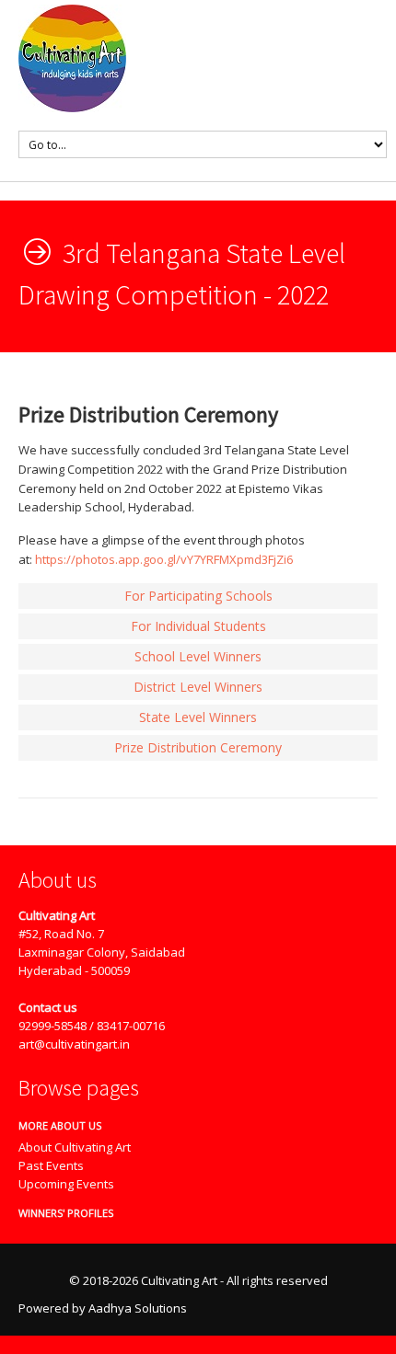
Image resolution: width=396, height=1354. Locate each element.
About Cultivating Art (74, 1147)
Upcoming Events (66, 1184)
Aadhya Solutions (137, 1308)
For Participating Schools (198, 595)
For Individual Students (198, 626)
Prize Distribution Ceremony (198, 747)
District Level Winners (198, 686)
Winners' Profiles (59, 1213)
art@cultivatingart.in (74, 1044)
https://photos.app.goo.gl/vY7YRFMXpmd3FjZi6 (164, 559)
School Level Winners (198, 656)
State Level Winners (198, 717)
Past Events (51, 1165)
